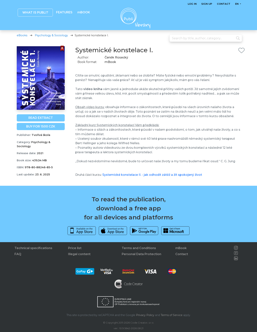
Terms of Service (171, 315)
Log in (192, 3)
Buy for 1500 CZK (40, 126)
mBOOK (83, 12)
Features (64, 12)
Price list (74, 248)
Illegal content (79, 254)
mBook (181, 248)
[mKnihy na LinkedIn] (236, 258)
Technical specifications (33, 248)
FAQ (17, 254)
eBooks (22, 35)
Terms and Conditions (139, 248)
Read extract (40, 118)
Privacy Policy (145, 315)
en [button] (237, 3)
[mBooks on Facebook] (236, 253)
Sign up (206, 3)
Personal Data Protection (141, 254)
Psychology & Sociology (51, 35)
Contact (223, 3)
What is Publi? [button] (35, 12)
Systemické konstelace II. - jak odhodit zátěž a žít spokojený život (152, 175)
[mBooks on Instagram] (236, 248)
